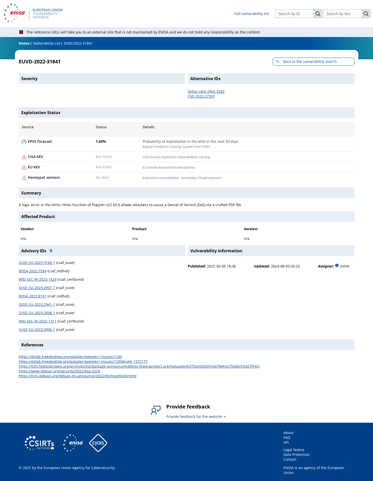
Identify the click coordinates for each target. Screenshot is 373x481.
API (286, 442)
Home (24, 43)
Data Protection (296, 454)
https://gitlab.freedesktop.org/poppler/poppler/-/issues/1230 (70, 356)
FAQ (286, 437)
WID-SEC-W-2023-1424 (38, 279)
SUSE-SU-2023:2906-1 (37, 329)
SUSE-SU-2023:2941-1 (37, 304)
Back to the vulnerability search (310, 61)
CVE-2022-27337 (201, 96)
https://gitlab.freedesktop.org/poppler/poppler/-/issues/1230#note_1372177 (83, 361)
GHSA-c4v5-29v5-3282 (206, 91)
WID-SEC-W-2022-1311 (38, 321)
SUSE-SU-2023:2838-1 (37, 312)
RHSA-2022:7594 (32, 271)
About (288, 432)
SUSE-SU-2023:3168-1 (37, 262)
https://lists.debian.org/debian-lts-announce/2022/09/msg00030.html (78, 375)
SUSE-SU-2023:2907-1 (37, 287)
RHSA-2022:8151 (32, 296)
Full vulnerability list (251, 13)
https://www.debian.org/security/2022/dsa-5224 (59, 371)
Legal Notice (293, 449)
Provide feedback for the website (194, 416)
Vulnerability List (46, 43)
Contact (289, 459)
